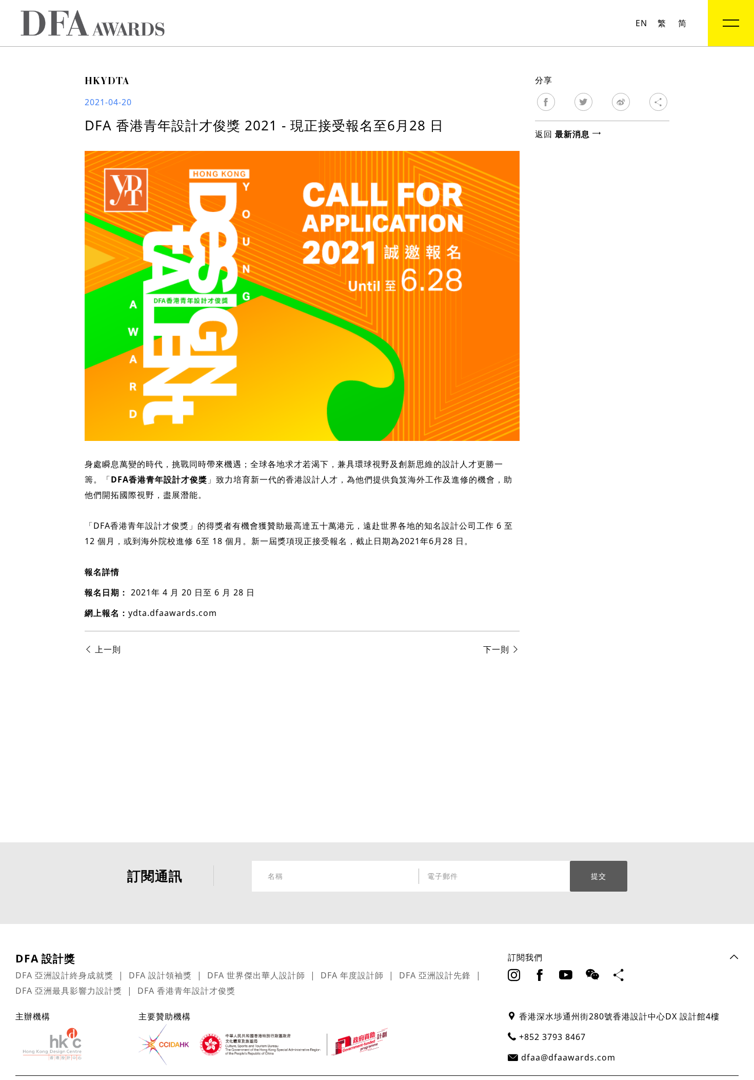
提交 (598, 876)
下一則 (497, 649)
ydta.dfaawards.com (172, 613)
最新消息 (573, 134)
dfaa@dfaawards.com (568, 1057)
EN (641, 23)
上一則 (106, 649)
